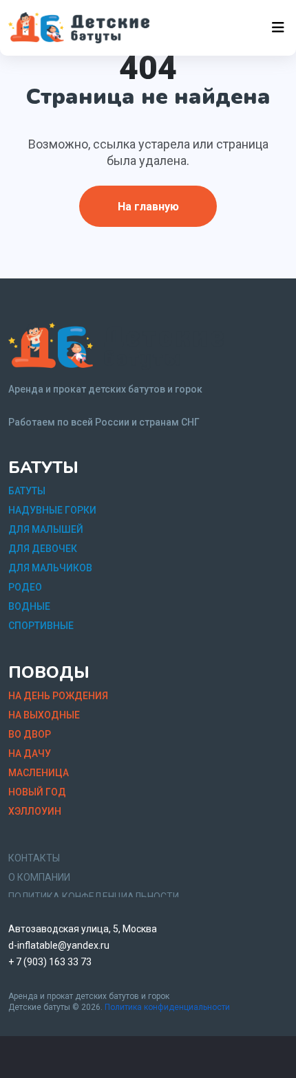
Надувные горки (52, 510)
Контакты (34, 858)
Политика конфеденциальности (93, 896)
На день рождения (58, 695)
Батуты (26, 490)
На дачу (29, 753)
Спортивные (41, 625)
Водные (29, 606)
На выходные (44, 715)
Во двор (29, 734)
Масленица (38, 772)
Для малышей (45, 529)
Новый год (37, 792)
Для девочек (42, 548)
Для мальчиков (50, 567)
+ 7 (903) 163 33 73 (50, 961)
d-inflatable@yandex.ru (58, 945)
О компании (39, 877)
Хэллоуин (34, 811)
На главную (148, 206)
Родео (25, 587)
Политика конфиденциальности (167, 1007)
